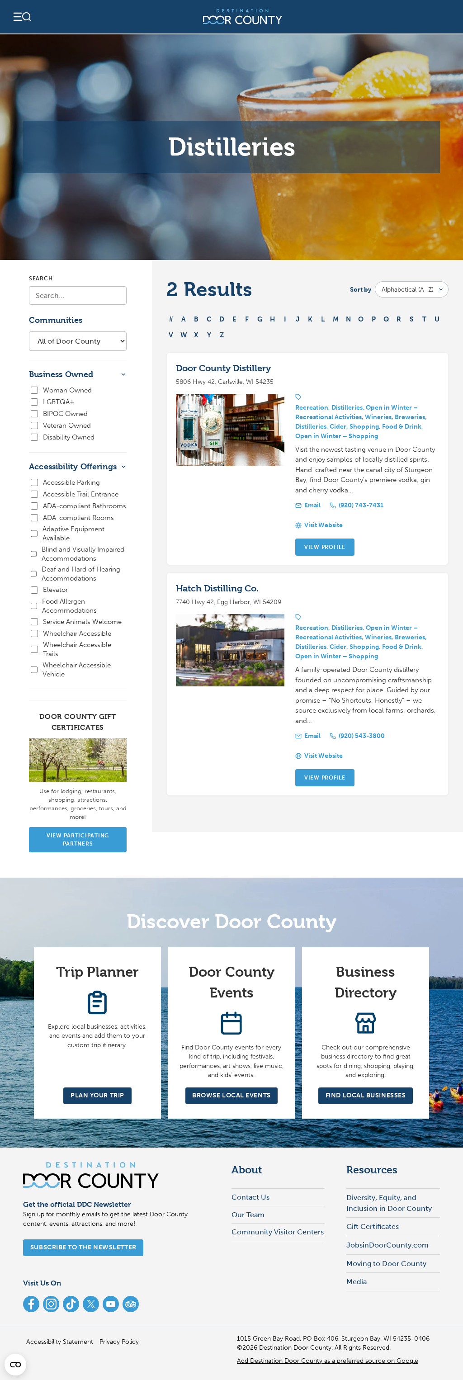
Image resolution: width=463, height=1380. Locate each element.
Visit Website (323, 525)
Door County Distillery (223, 368)
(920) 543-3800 (362, 736)
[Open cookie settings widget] (15, 1364)
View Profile (324, 547)
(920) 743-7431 (361, 505)
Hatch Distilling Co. (217, 588)
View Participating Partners (78, 839)
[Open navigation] (22, 17)
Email (312, 505)
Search (40, 278)
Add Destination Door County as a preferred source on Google (327, 1361)
